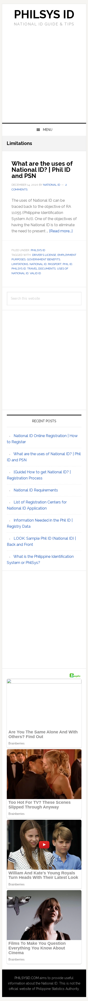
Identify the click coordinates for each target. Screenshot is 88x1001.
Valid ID (35, 273)
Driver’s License (44, 255)
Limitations (19, 264)
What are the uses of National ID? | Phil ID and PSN (42, 169)
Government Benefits (43, 259)
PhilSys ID (38, 250)
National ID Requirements (36, 490)
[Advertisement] (44, 74)
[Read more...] (61, 231)
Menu (47, 130)
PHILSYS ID (44, 14)
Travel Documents (41, 268)
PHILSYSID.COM (27, 978)
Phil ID (67, 264)
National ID (38, 264)
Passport (54, 264)
